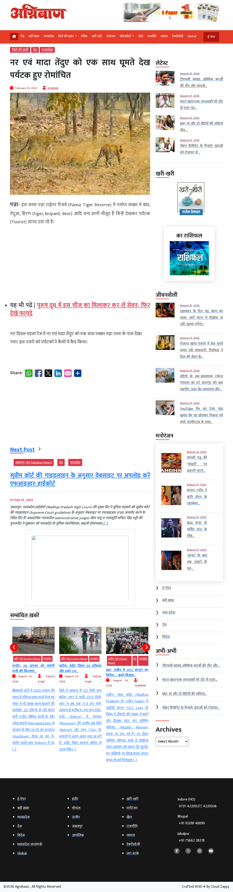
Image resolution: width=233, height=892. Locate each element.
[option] (33, 690)
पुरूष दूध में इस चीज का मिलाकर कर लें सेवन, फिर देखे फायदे (80, 309)
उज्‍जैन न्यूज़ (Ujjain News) (70, 661)
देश (22, 36)
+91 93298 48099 (192, 823)
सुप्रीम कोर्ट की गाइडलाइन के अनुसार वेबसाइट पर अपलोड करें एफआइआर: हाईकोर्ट (80, 480)
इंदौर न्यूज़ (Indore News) (27, 659)
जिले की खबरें (20, 50)
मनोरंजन (110, 36)
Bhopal (191, 819)
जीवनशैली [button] (126, 36)
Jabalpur (191, 837)
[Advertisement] (80, 261)
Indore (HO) (197, 802)
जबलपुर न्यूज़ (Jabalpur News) (33, 462)
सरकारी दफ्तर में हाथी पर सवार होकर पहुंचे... (127, 672)
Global (191, 36)
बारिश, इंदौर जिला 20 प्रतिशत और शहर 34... (33, 668)
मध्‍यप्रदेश (49, 36)
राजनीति (151, 36)
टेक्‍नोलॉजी (177, 36)
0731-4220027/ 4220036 (198, 806)
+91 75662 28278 (192, 840)
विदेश (84, 36)
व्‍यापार (164, 36)
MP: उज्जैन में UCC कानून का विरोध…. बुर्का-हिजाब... (80, 672)
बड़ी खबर (34, 36)
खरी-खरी (97, 36)
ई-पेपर (211, 37)
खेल (140, 36)
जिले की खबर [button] (66, 36)
